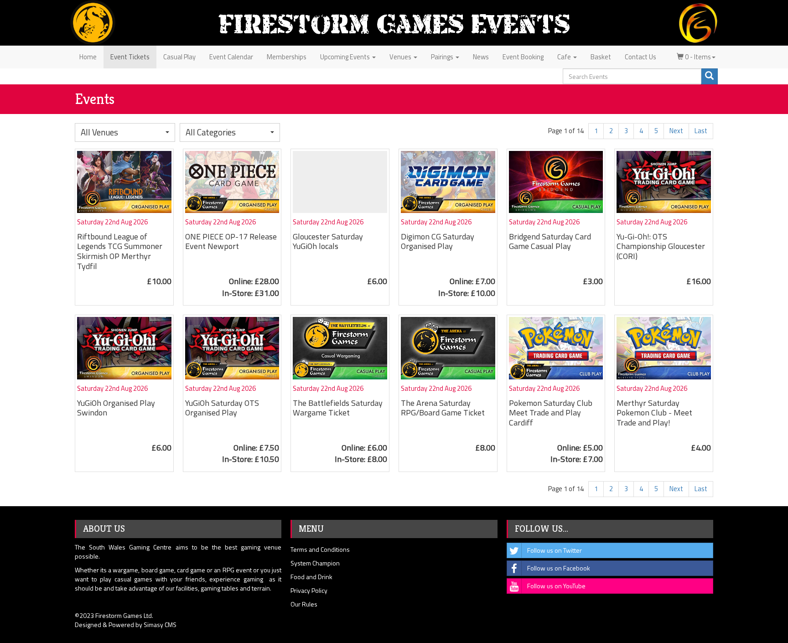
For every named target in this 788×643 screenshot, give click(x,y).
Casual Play (179, 57)
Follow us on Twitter (554, 550)
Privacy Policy (308, 590)
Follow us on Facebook (558, 568)
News (481, 57)
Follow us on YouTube (556, 586)
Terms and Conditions (320, 549)
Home (88, 57)
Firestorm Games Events (394, 24)
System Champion (315, 563)
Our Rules (303, 604)
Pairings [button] (443, 57)
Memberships (286, 57)
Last (701, 130)
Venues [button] (401, 57)
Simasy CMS (160, 624)
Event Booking (523, 57)
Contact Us (640, 57)
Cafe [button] (564, 57)
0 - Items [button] (697, 57)
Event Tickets (130, 57)
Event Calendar (231, 57)
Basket (601, 57)
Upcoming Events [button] (345, 57)
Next (676, 130)
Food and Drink (311, 576)
